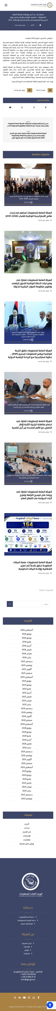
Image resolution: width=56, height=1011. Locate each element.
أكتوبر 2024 (27, 716)
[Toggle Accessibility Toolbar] (50, 1005)
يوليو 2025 (27, 681)
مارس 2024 (27, 743)
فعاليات (26, 839)
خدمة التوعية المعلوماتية (27, 920)
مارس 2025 (27, 696)
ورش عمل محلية (19, 90)
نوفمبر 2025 (26, 665)
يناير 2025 (26, 704)
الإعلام (27, 950)
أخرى (26, 824)
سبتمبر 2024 (26, 720)
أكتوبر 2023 (27, 759)
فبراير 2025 (27, 700)
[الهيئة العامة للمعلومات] (41, 5)
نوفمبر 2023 (26, 755)
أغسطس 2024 (26, 724)
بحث (10, 604)
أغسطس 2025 (26, 677)
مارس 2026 (27, 649)
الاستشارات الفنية (27, 924)
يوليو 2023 (27, 771)
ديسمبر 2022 (27, 794)
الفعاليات (27, 953)
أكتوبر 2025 (27, 669)
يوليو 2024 (27, 728)
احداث (26, 828)
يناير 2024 (26, 747)
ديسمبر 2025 (27, 661)
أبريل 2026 (26, 645)
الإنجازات (27, 836)
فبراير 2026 (27, 653)
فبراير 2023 (27, 787)
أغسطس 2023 (27, 767)
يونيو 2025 (27, 685)
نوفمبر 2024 (26, 712)
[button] (46, 107)
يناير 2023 (26, 790)
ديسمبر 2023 (26, 751)
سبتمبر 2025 (26, 673)
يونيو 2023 (27, 775)
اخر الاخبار (27, 832)
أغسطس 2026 (26, 630)
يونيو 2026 (27, 638)
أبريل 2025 (26, 692)
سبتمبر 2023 (26, 763)
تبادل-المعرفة (27, 943)
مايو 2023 (26, 779)
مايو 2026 (26, 642)
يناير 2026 (26, 657)
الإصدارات (27, 947)
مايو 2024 (26, 736)
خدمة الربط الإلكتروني (26, 917)
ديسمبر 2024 (27, 708)
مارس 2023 (27, 783)
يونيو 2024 (27, 732)
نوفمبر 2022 (26, 798)
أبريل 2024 (26, 740)
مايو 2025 (26, 689)
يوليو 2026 (27, 634)
